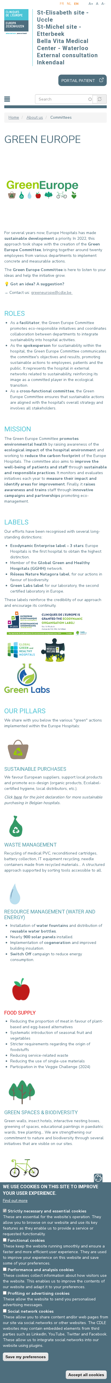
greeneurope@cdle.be (52, 292)
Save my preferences (25, 1357)
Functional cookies (26, 1240)
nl (69, 3)
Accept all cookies (86, 1374)
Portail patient (78, 80)
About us (34, 117)
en (76, 3)
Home (14, 117)
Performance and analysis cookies (41, 1270)
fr (62, 3)
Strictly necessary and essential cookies (47, 1211)
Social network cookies (31, 1311)
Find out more (15, 1200)
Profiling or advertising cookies (38, 1293)
